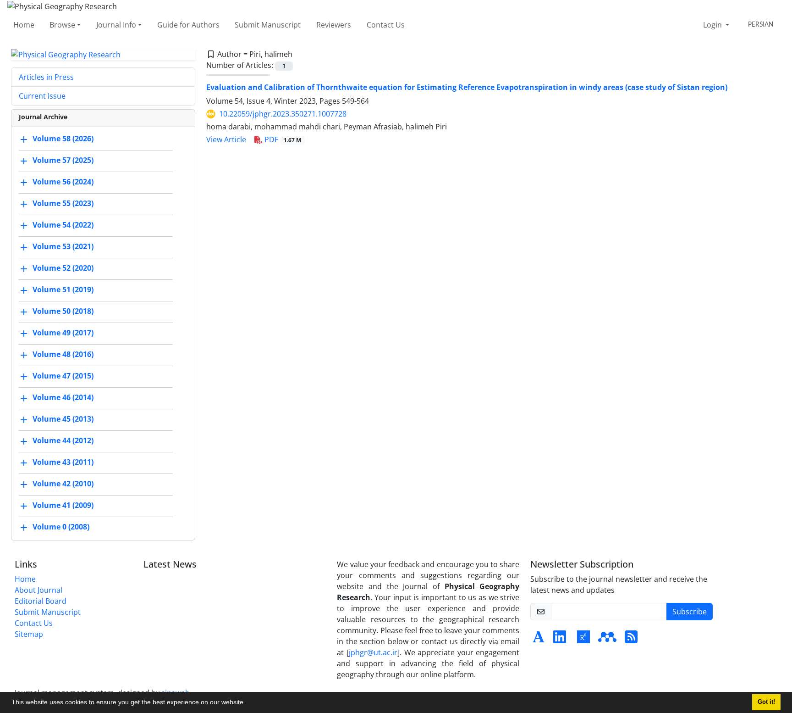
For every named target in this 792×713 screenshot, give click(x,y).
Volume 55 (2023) (63, 204)
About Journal (38, 590)
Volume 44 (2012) (63, 441)
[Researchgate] (583, 640)
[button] (248, 703)
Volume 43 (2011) (63, 462)
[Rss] (631, 640)
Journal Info (116, 25)
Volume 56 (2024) (63, 182)
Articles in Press (46, 77)
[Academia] (538, 640)
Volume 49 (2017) (63, 333)
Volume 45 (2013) (63, 419)
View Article (226, 139)
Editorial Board (40, 601)
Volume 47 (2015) (63, 376)
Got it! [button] (766, 702)
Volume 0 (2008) (61, 527)
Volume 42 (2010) (63, 484)
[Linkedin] (560, 640)
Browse (62, 25)
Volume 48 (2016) (63, 355)
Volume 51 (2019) (63, 290)
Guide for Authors (188, 25)
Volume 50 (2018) (63, 311)
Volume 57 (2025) (63, 161)
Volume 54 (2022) (63, 225)
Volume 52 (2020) (63, 268)
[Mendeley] (607, 640)
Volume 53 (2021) (63, 247)
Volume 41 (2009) (63, 506)
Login (713, 25)
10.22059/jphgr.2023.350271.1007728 (282, 114)
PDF (282, 139)
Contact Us (386, 25)
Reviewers (333, 25)
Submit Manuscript (268, 25)
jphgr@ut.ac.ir (373, 652)
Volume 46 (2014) (63, 398)
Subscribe (689, 612)
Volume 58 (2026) (63, 139)
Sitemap (29, 634)
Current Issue (42, 96)
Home (23, 25)
